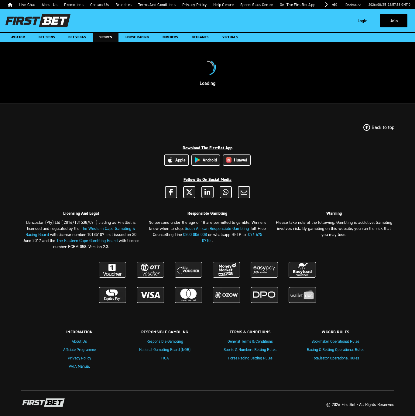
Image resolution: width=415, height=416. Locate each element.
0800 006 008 (195, 234)
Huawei (239, 160)
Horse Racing (137, 37)
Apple (179, 160)
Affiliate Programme (79, 349)
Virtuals (230, 37)
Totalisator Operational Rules (335, 357)
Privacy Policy (79, 357)
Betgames (200, 37)
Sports (105, 37)
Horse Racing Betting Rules (250, 357)
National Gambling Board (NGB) (164, 349)
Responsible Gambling (164, 341)
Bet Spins (47, 37)
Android (208, 160)
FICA (165, 357)
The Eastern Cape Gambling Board (87, 240)
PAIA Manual (79, 366)
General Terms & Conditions (250, 341)
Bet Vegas (77, 37)
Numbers (170, 37)
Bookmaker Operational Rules (335, 341)
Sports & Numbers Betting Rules (250, 349)
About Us (79, 341)
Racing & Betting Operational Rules (335, 349)
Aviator (18, 37)
